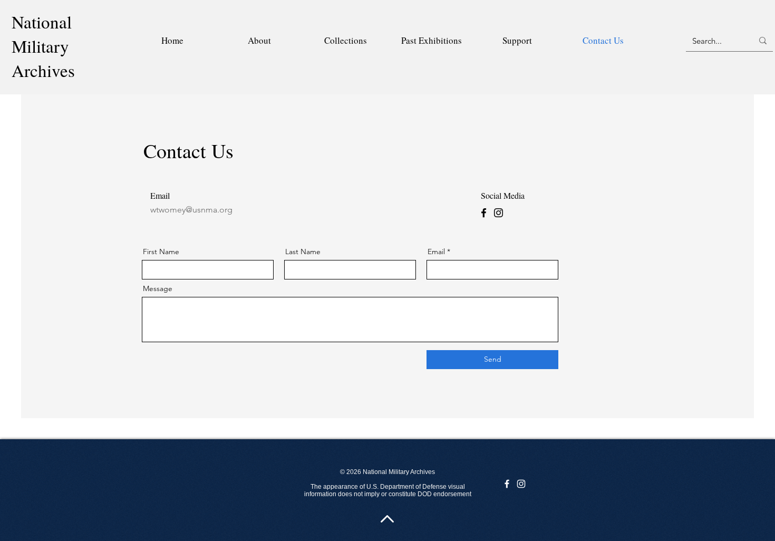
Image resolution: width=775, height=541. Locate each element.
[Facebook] (484, 213)
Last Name (303, 251)
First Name (161, 251)
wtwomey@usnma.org (191, 210)
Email (436, 251)
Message (157, 288)
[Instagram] (498, 213)
